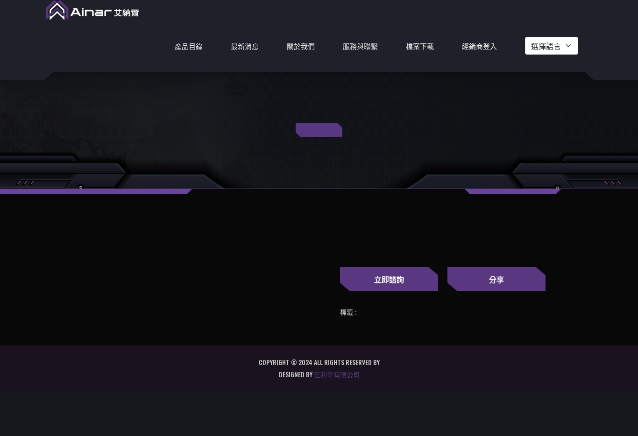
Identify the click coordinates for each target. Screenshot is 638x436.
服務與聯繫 (360, 46)
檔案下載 (420, 46)
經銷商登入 (479, 46)
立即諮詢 (389, 279)
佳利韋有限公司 (337, 374)
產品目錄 (189, 46)
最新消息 (245, 46)
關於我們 (301, 46)
